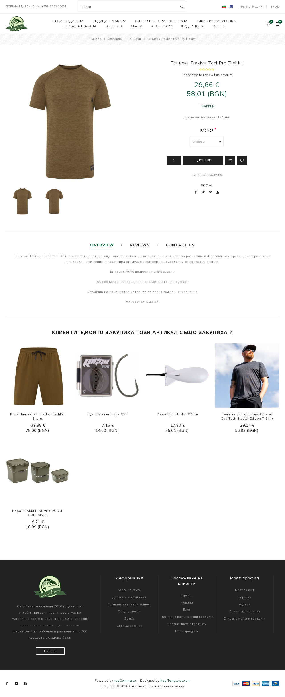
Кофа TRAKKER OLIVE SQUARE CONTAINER (37, 513)
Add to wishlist (242, 160)
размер (207, 130)
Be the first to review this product (206, 75)
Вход (275, 6)
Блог (187, 610)
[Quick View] (24, 375)
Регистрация (252, 6)
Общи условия (129, 612)
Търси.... (187, 596)
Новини (187, 603)
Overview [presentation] (102, 245)
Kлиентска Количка (244, 612)
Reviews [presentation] (140, 245)
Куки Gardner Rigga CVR (108, 414)
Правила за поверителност (129, 604)
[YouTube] (16, 683)
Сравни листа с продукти (187, 624)
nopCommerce (125, 681)
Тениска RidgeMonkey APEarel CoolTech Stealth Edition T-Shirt (247, 416)
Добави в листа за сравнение (230, 160)
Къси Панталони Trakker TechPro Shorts (37, 416)
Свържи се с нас (129, 626)
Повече (50, 651)
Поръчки (245, 597)
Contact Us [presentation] (180, 245)
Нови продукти (187, 631)
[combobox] (132, 6)
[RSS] (25, 683)
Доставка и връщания (129, 597)
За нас (129, 619)
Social (207, 185)
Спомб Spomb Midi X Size (177, 414)
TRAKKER (206, 106)
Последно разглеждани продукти (187, 617)
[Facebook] (7, 683)
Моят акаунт (244, 590)
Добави (51, 375)
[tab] (102, 245)
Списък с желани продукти (245, 619)
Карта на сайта (129, 590)
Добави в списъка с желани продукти (42, 375)
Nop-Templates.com (175, 681)
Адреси (244, 604)
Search (182, 6)
